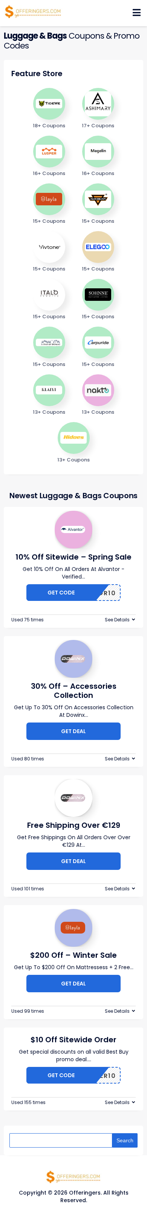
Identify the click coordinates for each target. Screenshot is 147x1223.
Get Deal (73, 731)
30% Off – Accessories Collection (73, 691)
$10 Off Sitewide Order (73, 1039)
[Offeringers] (33, 11)
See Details (117, 619)
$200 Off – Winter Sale (73, 955)
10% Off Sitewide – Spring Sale (73, 557)
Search (124, 1140)
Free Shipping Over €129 (73, 825)
